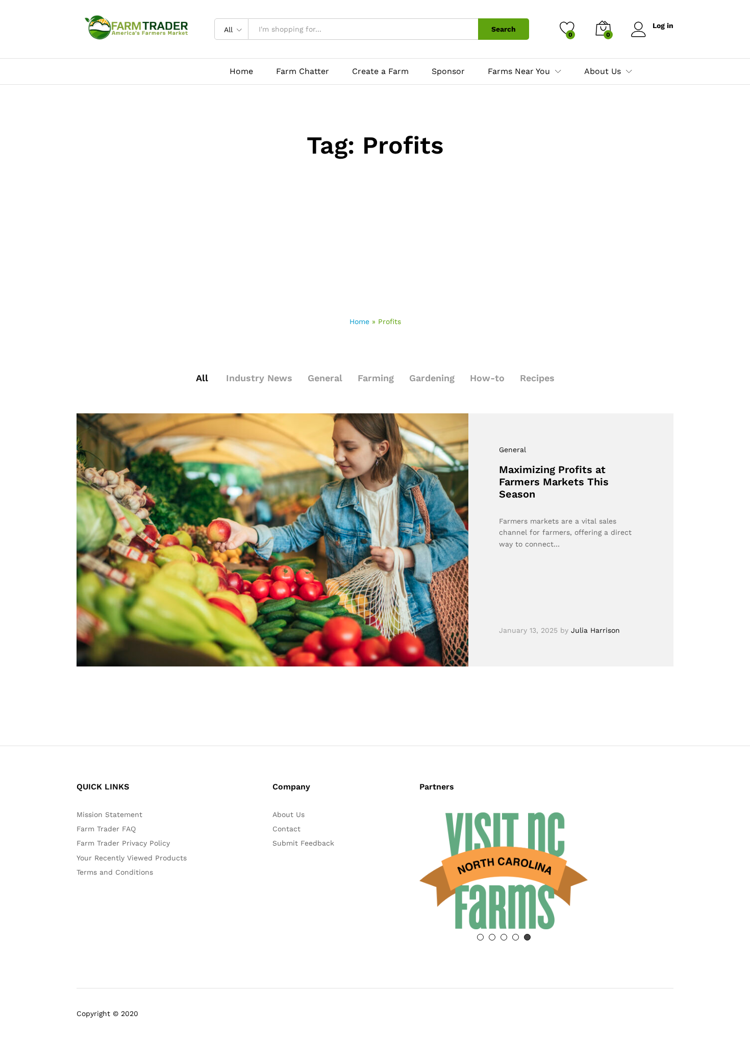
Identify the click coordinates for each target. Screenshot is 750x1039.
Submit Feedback (303, 843)
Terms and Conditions (115, 872)
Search (503, 29)
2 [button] (492, 937)
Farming (376, 378)
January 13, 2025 (528, 630)
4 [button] (515, 937)
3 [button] (504, 937)
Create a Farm (380, 71)
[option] (503, 870)
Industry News (259, 378)
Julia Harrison (595, 630)
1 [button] (480, 937)
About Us (288, 814)
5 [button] (527, 937)
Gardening (432, 378)
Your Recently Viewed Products (132, 858)
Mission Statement (109, 814)
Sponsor (448, 71)
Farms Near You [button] (519, 71)
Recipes (537, 378)
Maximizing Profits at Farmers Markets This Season (554, 481)
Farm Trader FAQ (106, 829)
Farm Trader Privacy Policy (123, 843)
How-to (487, 378)
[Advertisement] (375, 239)
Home (241, 71)
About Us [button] (602, 71)
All (202, 378)
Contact (286, 829)
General (325, 378)
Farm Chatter (302, 71)
